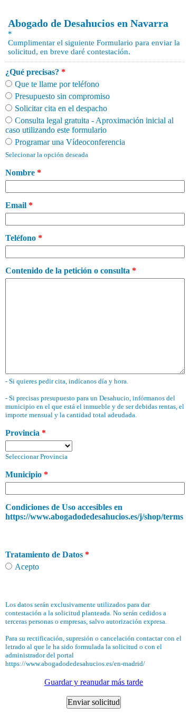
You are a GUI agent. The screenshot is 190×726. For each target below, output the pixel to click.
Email (19, 205)
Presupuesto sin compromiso (62, 96)
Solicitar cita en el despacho (61, 108)
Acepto (27, 566)
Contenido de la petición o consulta (70, 270)
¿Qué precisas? (35, 71)
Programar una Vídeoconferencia (70, 142)
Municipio (26, 474)
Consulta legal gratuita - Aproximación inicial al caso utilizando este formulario (89, 125)
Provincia (25, 432)
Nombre (23, 172)
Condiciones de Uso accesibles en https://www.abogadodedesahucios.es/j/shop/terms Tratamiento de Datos (94, 531)
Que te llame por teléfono (57, 84)
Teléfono (23, 237)
